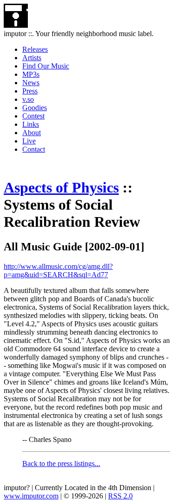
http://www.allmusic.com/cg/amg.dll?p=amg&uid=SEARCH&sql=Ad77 (58, 270)
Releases (35, 49)
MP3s (30, 74)
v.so (28, 99)
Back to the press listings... (61, 463)
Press (30, 91)
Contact (33, 149)
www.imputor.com (31, 496)
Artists (31, 58)
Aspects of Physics (61, 187)
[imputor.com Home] (16, 25)
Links (30, 124)
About (31, 133)
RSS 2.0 (120, 496)
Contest (33, 116)
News (30, 83)
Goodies (34, 108)
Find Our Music (45, 66)
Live (29, 141)
